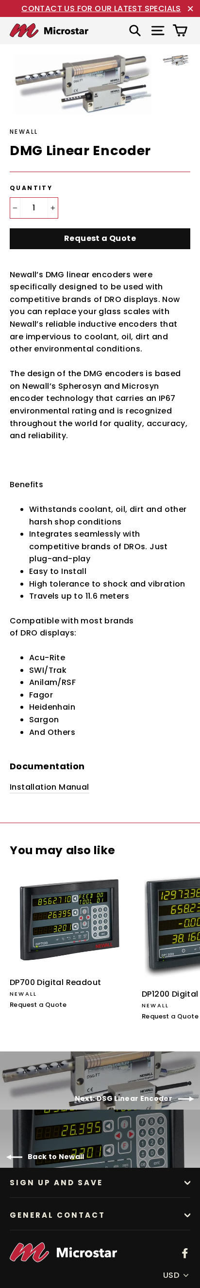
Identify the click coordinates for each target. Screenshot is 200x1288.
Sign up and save (56, 1182)
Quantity (31, 188)
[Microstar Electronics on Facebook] (185, 1252)
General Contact (57, 1215)
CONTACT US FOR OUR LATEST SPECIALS (101, 8)
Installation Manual (49, 787)
